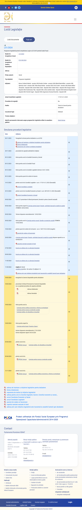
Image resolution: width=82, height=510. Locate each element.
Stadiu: (7, 105)
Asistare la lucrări (36, 482)
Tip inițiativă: (9, 79)
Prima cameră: (9, 75)
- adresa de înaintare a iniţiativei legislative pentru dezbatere (26, 388)
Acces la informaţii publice (38, 475)
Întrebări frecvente (11, 505)
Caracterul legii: (9, 112)
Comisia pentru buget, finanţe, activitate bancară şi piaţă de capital (46, 206)
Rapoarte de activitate (37, 485)
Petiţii (32, 472)
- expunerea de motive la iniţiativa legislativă (20, 392)
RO (76, 8)
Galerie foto (9, 478)
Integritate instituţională (63, 494)
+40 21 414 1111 (12, 455)
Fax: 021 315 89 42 (29, 454)
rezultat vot (19, 269)
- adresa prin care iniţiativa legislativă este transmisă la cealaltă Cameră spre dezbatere (34, 407)
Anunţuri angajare (40, 502)
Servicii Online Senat (47, 8)
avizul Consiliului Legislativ (24, 187)
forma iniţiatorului (22, 144)
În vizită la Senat (53, 502)
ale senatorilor (61, 472)
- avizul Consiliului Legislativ (15, 400)
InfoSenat (8, 483)
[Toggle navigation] (75, 19)
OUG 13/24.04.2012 (71, 1)
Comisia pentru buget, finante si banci (27, 326)
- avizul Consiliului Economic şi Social (18, 397)
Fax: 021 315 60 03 (47, 449)
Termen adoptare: (10, 116)
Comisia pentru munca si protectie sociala (28, 310)
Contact (33, 505)
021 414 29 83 (27, 452)
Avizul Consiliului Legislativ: (13, 97)
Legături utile (23, 505)
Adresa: (7, 71)
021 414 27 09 (27, 450)
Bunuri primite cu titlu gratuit (64, 486)
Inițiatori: (7, 83)
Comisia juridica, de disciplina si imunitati (28, 312)
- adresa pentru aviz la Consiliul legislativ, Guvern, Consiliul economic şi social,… (32, 395)
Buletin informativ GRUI (12, 485)
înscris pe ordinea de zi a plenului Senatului (28, 248)
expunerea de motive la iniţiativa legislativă (29, 146)
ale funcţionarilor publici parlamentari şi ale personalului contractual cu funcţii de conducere (66, 477)
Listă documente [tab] (13, 40)
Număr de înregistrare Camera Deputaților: (8, 63)
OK (49, 3)
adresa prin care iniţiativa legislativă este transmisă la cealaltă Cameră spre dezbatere (41, 273)
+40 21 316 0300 (12, 457)
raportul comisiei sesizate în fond (26, 244)
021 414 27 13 (46, 447)
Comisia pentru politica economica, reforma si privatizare (32, 308)
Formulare (59, 489)
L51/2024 (8, 47)
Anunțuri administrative (12, 502)
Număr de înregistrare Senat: (10, 55)
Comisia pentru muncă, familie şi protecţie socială (40, 220)
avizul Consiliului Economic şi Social (27, 195)
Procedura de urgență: (11, 101)
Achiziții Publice (27, 502)
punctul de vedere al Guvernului (26, 233)
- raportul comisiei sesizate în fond (17, 404)
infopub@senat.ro (28, 460)
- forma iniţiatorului (12, 390)
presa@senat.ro (46, 456)
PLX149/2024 (22, 60)
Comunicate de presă (11, 475)
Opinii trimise (61, 120)
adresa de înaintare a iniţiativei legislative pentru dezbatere (33, 142)
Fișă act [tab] (29, 40)
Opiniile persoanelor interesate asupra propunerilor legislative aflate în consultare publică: (28, 121)
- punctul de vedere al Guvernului (16, 402)
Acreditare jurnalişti (11, 472)
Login (70, 502)
